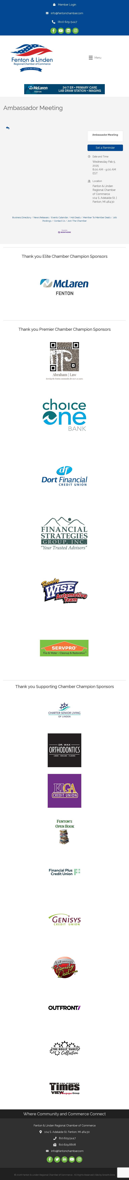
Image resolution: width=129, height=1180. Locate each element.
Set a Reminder (105, 147)
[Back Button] (7, 128)
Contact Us (59, 220)
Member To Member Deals (97, 217)
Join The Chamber (77, 220)
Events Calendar (59, 217)
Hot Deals (75, 217)
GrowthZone (108, 1175)
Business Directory (21, 217)
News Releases (41, 217)
